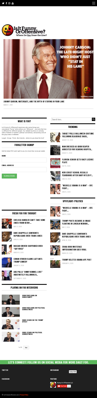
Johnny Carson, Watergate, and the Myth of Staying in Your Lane (34, 101)
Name (4, 155)
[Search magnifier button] (93, 119)
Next (26, 347)
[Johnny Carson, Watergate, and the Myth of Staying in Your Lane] (48, 69)
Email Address (8, 165)
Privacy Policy (24, 394)
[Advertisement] (46, 12)
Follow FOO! (73, 372)
